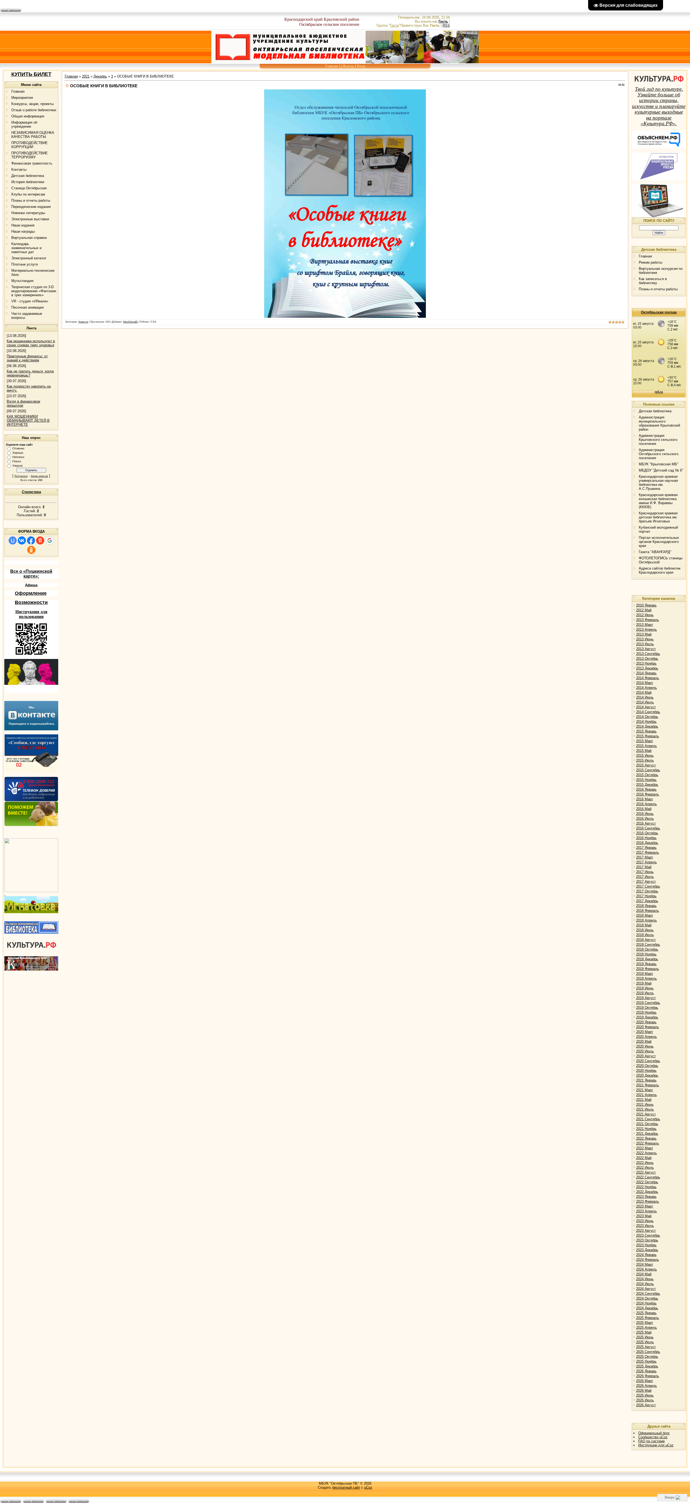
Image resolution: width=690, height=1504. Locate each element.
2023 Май (643, 1216)
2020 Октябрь (647, 1066)
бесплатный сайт (346, 1487)
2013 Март (644, 625)
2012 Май (643, 610)
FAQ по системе (651, 1441)
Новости (83, 321)
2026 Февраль (647, 1376)
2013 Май (643, 634)
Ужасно (17, 465)
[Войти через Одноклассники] (31, 550)
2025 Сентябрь (648, 1352)
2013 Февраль (647, 620)
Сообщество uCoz (653, 1437)
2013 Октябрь (647, 659)
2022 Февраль (647, 1143)
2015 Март (644, 741)
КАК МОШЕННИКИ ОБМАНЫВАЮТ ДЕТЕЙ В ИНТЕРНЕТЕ (28, 420)
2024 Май (643, 1274)
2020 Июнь (645, 1046)
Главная (331, 66)
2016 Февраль (647, 794)
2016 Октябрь (647, 833)
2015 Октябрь (647, 775)
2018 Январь (646, 906)
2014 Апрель (646, 688)
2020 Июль (645, 1051)
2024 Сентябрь (648, 1294)
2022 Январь (646, 1138)
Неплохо (18, 457)
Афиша (31, 585)
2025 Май (643, 1332)
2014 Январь (646, 673)
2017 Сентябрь (648, 886)
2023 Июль (645, 1226)
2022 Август (646, 1172)
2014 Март (644, 683)
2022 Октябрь (647, 1182)
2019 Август (646, 998)
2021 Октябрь (647, 1124)
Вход (361, 66)
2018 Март (644, 915)
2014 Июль (645, 702)
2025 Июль (645, 1342)
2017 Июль (645, 877)
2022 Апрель (646, 1153)
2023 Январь (646, 1197)
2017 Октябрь (647, 891)
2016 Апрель (646, 804)
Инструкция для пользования (31, 614)
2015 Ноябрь (646, 780)
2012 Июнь (645, 615)
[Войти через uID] (13, 540)
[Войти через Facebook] (31, 540)
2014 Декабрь (647, 726)
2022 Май (643, 1158)
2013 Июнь (645, 639)
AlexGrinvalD (130, 321)
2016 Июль (645, 818)
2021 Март (644, 1090)
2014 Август (646, 707)
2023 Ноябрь (646, 1245)
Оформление (31, 593)
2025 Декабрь (647, 1366)
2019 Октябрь (647, 1008)
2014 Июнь (645, 697)
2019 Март (644, 974)
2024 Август (646, 1289)
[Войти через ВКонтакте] (22, 540)
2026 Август (646, 1405)
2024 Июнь (645, 1279)
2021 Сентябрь (648, 1119)
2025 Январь (646, 1313)
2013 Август (646, 649)
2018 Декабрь (647, 959)
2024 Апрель (646, 1269)
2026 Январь (646, 1371)
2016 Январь (646, 789)
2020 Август (646, 1056)
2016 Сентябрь (648, 828)
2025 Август (646, 1347)
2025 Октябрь (647, 1357)
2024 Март (644, 1264)
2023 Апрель (646, 1211)
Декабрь (100, 76)
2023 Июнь (645, 1221)
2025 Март (644, 1323)
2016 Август (646, 823)
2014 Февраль (647, 678)
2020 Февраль (647, 1027)
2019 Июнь (645, 988)
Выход (348, 66)
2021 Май (643, 1100)
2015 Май (643, 751)
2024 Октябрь (647, 1298)
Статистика (31, 492)
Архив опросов (39, 476)
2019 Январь (646, 964)
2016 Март (644, 799)
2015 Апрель (646, 746)
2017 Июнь (645, 872)
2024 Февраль (647, 1260)
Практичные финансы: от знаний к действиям (27, 358)
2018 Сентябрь (648, 945)
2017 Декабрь (647, 901)
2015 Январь (646, 731)
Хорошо (17, 452)
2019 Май (643, 983)
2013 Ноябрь (646, 663)
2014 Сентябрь (648, 712)
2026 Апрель (646, 1386)
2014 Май (643, 692)
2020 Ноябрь (646, 1071)
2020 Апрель (646, 1037)
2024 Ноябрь (646, 1303)
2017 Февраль (647, 852)
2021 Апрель (646, 1095)
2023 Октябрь (647, 1240)
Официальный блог (654, 1433)
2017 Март (644, 857)
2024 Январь (646, 1255)
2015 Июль (645, 760)
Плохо (16, 461)
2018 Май (643, 925)
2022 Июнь (645, 1163)
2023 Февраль (647, 1201)
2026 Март (644, 1381)
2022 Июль (645, 1167)
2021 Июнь (645, 1104)
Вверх (670, 1497)
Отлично (18, 448)
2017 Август (646, 882)
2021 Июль (645, 1109)
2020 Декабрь (647, 1075)
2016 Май (643, 809)
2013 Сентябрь (648, 654)
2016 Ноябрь (646, 838)
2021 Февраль (647, 1085)
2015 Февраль (647, 736)
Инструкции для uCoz (656, 1445)
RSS (446, 25)
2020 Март (644, 1032)
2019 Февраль (647, 969)
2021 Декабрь (647, 1134)
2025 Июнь (645, 1337)
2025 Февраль (647, 1318)
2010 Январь (646, 605)
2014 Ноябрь (646, 722)
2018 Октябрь (647, 949)
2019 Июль (645, 993)
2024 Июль (645, 1284)
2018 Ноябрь (646, 954)
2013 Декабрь (647, 668)
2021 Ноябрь (646, 1129)
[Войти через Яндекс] (40, 540)
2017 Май (643, 867)
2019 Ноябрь (646, 1012)
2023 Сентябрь (648, 1235)
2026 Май (643, 1390)
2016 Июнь (645, 814)
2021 (85, 76)
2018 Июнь (645, 930)
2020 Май (643, 1041)
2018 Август (646, 940)
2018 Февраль (647, 911)
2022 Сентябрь (648, 1177)
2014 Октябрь (647, 717)
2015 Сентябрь (648, 770)
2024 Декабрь (647, 1308)
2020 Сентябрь (648, 1061)
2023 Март (644, 1206)
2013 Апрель (646, 629)
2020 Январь (646, 1022)
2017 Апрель (646, 862)
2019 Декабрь (647, 1017)
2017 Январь (646, 848)
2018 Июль (645, 935)
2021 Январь (646, 1080)
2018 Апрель (646, 920)
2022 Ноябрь (646, 1187)
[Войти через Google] (49, 540)
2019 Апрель (646, 978)
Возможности (31, 602)
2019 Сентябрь (648, 1003)
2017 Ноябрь (646, 896)
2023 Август (646, 1231)
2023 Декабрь (647, 1250)
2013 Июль (645, 644)
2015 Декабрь (647, 785)
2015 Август (646, 765)
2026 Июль (645, 1400)
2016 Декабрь (647, 843)
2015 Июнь (645, 755)
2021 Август (646, 1114)
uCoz (368, 1487)
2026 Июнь (645, 1395)
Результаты (21, 476)
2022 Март (644, 1148)
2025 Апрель (646, 1327)
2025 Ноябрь (646, 1361)
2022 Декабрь (647, 1192)
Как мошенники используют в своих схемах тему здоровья (31, 343)
